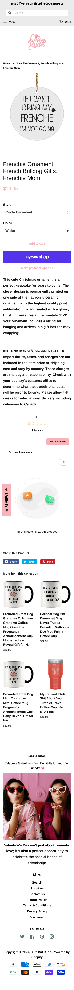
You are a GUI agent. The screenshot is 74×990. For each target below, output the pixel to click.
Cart (68, 22)
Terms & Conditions (37, 905)
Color (7, 223)
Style (7, 205)
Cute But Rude (41, 952)
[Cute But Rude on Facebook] (32, 937)
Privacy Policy (37, 911)
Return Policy (37, 899)
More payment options (37, 268)
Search (37, 882)
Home (6, 63)
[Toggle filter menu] (63, 462)
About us (37, 888)
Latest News (37, 755)
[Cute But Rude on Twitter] (22, 937)
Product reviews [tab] (20, 452)
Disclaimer (37, 917)
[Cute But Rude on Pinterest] (42, 937)
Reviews (6, 499)
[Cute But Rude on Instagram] (51, 937)
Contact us (37, 894)
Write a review (58, 441)
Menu (12, 22)
